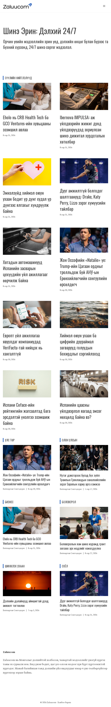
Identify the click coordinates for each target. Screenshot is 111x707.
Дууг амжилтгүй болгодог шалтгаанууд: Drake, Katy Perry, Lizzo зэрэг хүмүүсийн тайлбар (82, 199)
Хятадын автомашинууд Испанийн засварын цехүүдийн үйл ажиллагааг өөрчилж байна (25, 271)
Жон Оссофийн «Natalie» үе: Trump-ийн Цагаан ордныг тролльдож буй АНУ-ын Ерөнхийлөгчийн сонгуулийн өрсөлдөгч (83, 272)
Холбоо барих (64, 702)
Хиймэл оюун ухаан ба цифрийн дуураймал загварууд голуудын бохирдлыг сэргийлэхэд (80, 344)
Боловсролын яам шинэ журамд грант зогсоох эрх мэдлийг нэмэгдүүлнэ (83, 546)
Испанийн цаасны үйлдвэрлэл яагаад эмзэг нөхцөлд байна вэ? (81, 410)
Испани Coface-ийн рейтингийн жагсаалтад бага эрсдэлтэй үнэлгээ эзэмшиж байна (26, 413)
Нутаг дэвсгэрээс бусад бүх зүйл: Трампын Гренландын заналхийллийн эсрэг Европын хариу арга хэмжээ (83, 479)
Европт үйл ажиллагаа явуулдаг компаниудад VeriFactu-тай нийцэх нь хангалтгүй (22, 344)
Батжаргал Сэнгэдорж (14, 489)
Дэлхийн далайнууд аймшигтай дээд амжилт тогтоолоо (26, 603)
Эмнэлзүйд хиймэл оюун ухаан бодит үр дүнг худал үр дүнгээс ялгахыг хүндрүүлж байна (27, 201)
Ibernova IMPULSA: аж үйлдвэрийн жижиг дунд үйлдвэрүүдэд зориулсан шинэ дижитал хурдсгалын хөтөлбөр (82, 129)
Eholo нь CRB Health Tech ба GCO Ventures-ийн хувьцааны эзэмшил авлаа (27, 123)
